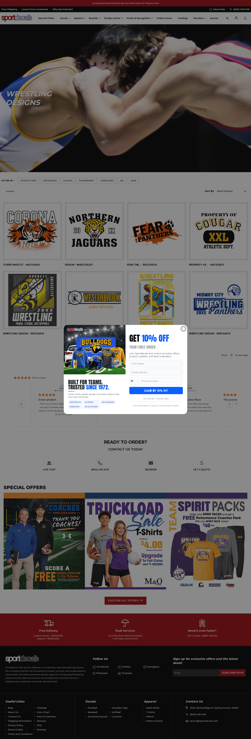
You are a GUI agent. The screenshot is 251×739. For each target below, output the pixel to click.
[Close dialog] (183, 328)
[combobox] (134, 381)
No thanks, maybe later (156, 398)
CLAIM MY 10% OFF (156, 390)
